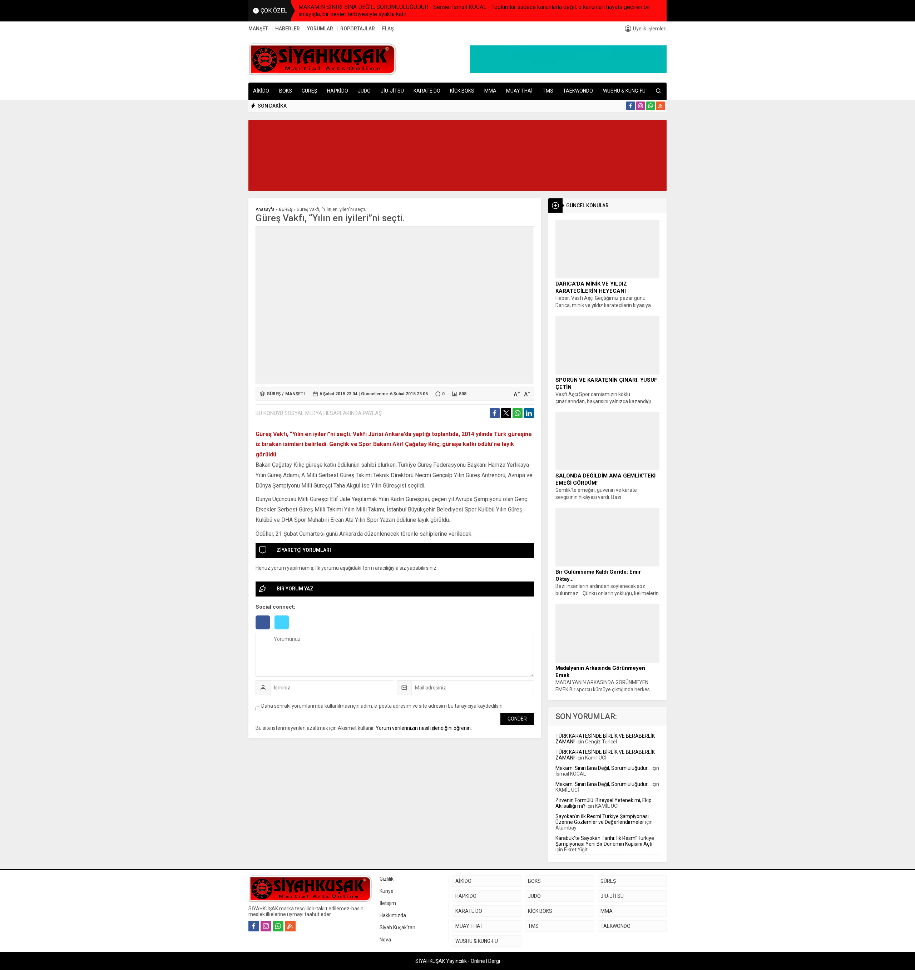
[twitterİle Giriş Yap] (283, 630)
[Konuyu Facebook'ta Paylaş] (495, 413)
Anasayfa (265, 209)
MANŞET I (295, 393)
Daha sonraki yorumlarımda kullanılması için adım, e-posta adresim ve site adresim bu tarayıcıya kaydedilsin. (382, 706)
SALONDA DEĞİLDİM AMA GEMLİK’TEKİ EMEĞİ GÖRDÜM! (605, 479)
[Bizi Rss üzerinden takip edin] (660, 106)
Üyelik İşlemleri (650, 28)
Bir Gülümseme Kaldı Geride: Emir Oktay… (598, 575)
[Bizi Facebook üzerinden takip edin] (630, 106)
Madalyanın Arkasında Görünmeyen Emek (600, 671)
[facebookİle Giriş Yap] (265, 630)
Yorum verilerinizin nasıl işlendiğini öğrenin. (424, 728)
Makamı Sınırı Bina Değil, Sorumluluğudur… (603, 768)
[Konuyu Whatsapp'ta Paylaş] (518, 413)
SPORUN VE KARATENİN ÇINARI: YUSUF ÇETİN (606, 383)
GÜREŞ (285, 209)
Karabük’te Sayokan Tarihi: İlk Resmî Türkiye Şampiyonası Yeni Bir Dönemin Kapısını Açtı (604, 841)
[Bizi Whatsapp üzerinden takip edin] (650, 106)
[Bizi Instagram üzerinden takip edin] (640, 106)
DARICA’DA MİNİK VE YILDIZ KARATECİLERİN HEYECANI (591, 287)
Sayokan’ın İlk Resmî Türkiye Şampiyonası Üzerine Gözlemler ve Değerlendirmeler (602, 819)
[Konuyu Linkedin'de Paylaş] (529, 413)
